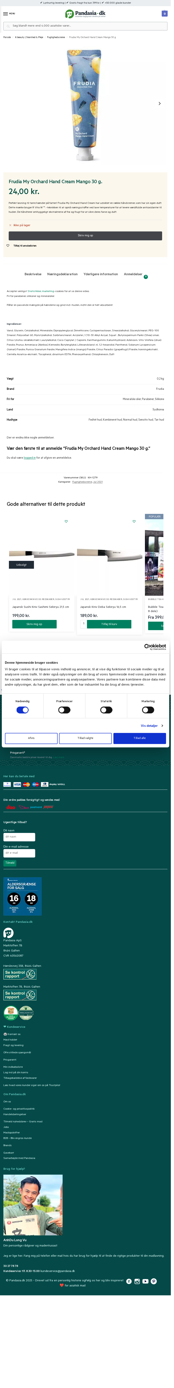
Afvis (31, 738)
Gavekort (8, 1152)
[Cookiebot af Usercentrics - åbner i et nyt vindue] (147, 647)
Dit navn (8, 830)
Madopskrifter (11, 1132)
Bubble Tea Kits (157, 599)
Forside (7, 37)
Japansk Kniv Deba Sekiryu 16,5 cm (103, 607)
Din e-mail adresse (16, 846)
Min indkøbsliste (13, 1067)
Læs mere (58, 757)
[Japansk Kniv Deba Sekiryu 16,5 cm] (109, 555)
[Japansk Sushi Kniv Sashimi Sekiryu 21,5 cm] (41, 555)
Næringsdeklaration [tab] (62, 274)
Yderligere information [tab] (101, 274)
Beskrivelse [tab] (33, 274)
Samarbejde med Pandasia (19, 1158)
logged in (30, 458)
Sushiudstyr (62, 599)
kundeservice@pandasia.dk (58, 1271)
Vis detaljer (149, 725)
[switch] (64, 709)
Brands (7, 1145)
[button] (164, 12)
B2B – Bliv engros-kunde (17, 1138)
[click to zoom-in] (84, 103)
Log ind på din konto (15, 1072)
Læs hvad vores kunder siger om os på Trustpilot (31, 1085)
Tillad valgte (85, 738)
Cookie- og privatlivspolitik (19, 1109)
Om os (7, 1101)
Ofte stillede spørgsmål (17, 1052)
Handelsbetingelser (14, 1114)
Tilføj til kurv (109, 624)
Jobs (6, 1127)
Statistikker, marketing (41, 291)
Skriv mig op (34, 624)
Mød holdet (10, 1040)
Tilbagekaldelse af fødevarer (20, 1078)
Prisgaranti (9, 1060)
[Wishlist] (66, 521)
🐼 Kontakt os (12, 1034)
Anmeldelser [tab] (135, 275)
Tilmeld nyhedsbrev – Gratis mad (22, 1121)
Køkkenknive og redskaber (38, 599)
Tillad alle (139, 738)
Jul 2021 (98, 482)
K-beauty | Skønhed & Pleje (29, 37)
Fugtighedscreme (56, 37)
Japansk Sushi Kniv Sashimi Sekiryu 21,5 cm (40, 607)
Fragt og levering (13, 1045)
